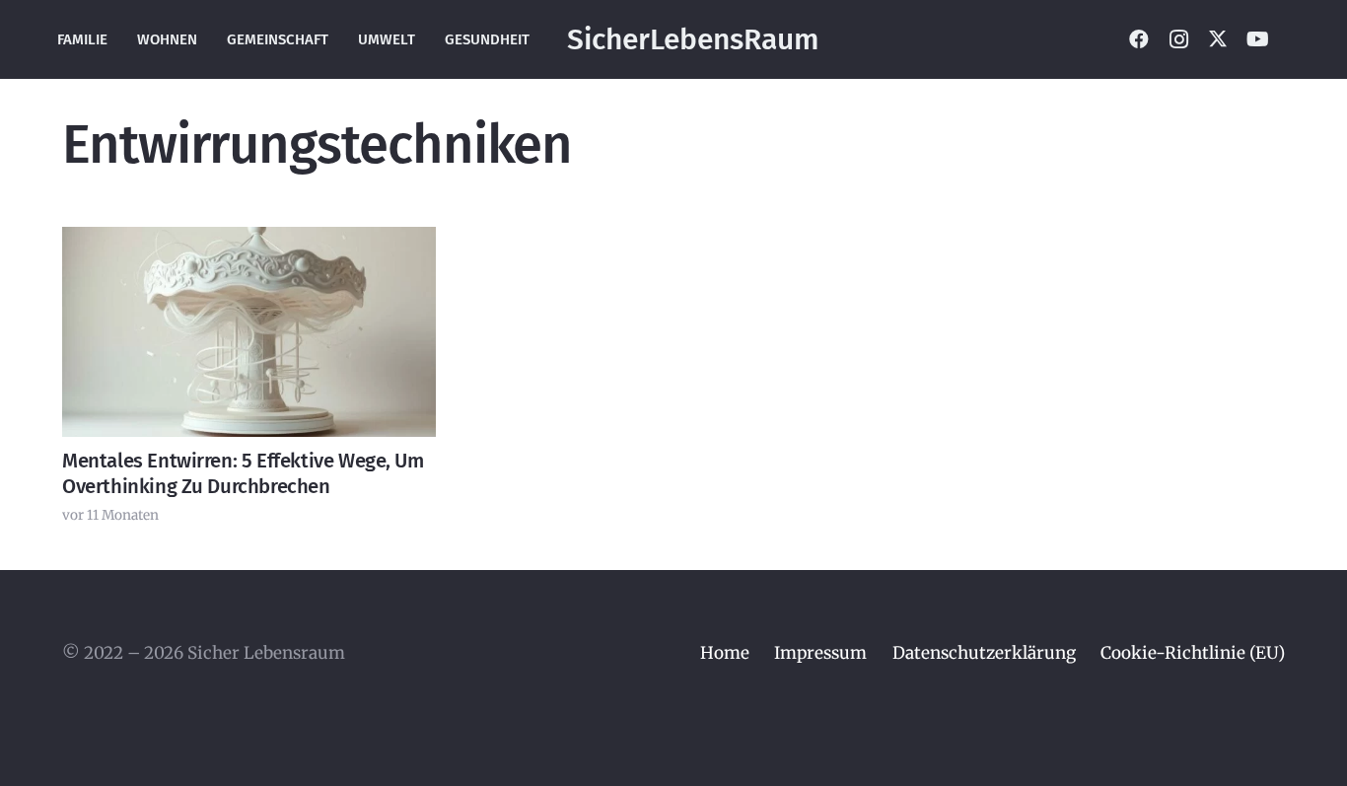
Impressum (820, 653)
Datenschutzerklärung (984, 653)
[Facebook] (1139, 39)
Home (724, 653)
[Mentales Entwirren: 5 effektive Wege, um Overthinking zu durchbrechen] (249, 332)
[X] (1218, 39)
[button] (1297, 39)
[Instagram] (1178, 39)
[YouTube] (1257, 39)
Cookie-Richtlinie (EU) (1192, 653)
